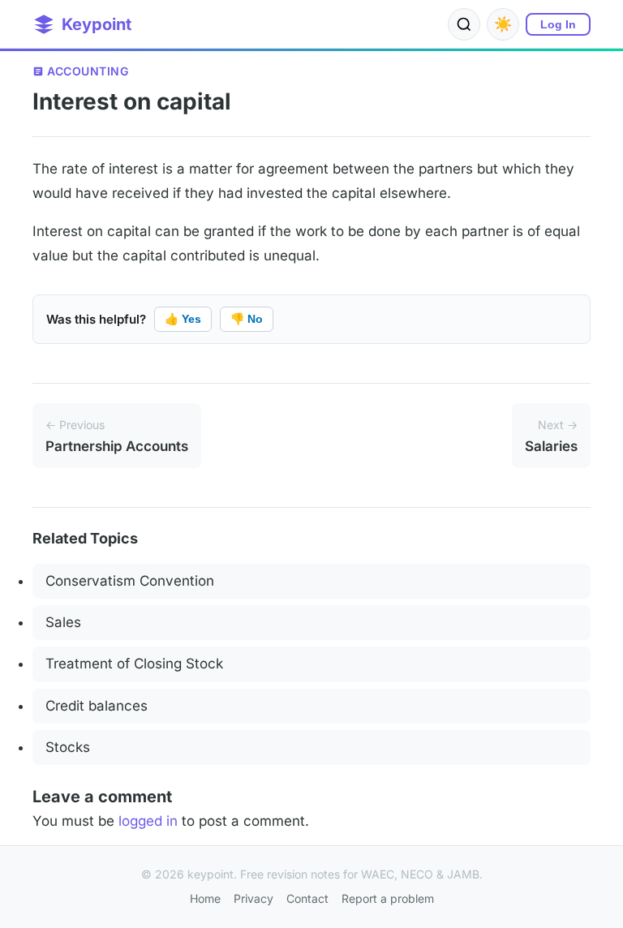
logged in (148, 821)
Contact (307, 898)
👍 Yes (183, 318)
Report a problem (388, 898)
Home (205, 898)
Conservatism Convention (129, 581)
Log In (558, 24)
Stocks (67, 747)
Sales (63, 622)
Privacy (253, 898)
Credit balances (96, 706)
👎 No (246, 318)
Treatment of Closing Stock (134, 663)
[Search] (464, 24)
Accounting (87, 71)
